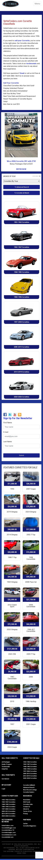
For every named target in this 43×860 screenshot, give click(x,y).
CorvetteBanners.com (9, 835)
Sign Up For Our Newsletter (17, 418)
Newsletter (26, 800)
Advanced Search (28, 787)
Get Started (5, 779)
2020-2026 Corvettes (30, 778)
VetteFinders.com (7, 825)
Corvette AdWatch (29, 785)
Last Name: (7, 442)
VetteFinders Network (7, 821)
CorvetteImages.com (9, 832)
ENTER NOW (21, 169)
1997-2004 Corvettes (30, 771)
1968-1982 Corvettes (30, 766)
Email (22, 73)
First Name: (7, 423)
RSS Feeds (26, 802)
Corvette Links (28, 804)
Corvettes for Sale (31, 758)
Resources (27, 796)
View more (35, 176)
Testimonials (6, 766)
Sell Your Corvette (11, 83)
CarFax (25, 823)
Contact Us (26, 806)
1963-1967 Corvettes (30, 764)
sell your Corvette (22, 41)
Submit (21, 455)
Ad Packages (6, 762)
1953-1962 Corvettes (30, 762)
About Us (26, 809)
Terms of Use (27, 811)
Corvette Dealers (28, 792)
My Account (6, 785)
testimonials (31, 63)
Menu (37, 3)
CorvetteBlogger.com (9, 828)
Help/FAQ (5, 769)
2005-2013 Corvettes (30, 773)
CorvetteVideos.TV (8, 830)
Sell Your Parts (8, 775)
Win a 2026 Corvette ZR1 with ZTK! (21, 161)
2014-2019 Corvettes (30, 776)
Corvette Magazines (29, 826)
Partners (27, 820)
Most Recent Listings (30, 790)
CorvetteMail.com (7, 837)
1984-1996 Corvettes (30, 769)
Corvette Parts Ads (10, 796)
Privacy (25, 813)
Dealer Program (7, 764)
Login (3, 789)
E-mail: (5, 432)
